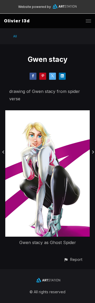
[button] (72, 259)
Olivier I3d (17, 20)
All (15, 36)
